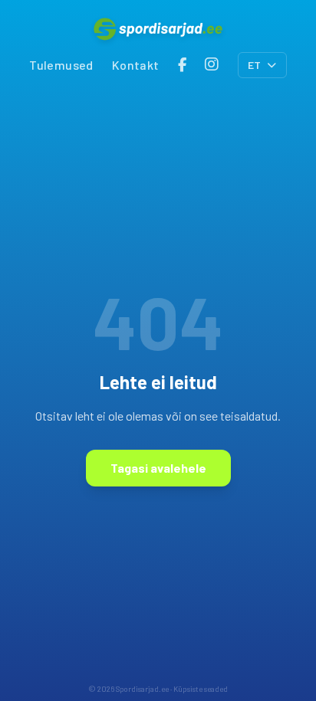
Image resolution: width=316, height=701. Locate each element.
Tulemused (61, 64)
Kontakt (136, 64)
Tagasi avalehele (158, 467)
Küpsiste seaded (200, 688)
